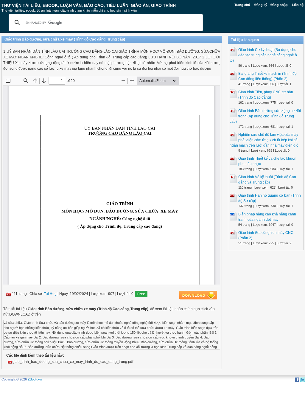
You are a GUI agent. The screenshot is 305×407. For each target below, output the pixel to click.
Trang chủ (242, 5)
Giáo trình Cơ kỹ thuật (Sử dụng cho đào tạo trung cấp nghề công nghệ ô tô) (263, 55)
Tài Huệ (50, 294)
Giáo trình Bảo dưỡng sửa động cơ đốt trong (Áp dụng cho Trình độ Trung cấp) (265, 116)
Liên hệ (298, 5)
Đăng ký (260, 5)
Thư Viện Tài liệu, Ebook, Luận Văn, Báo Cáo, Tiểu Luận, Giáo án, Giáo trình (88, 5)
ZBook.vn (35, 379)
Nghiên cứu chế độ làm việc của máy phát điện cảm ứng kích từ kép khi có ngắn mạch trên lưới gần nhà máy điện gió (264, 140)
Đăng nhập (279, 5)
